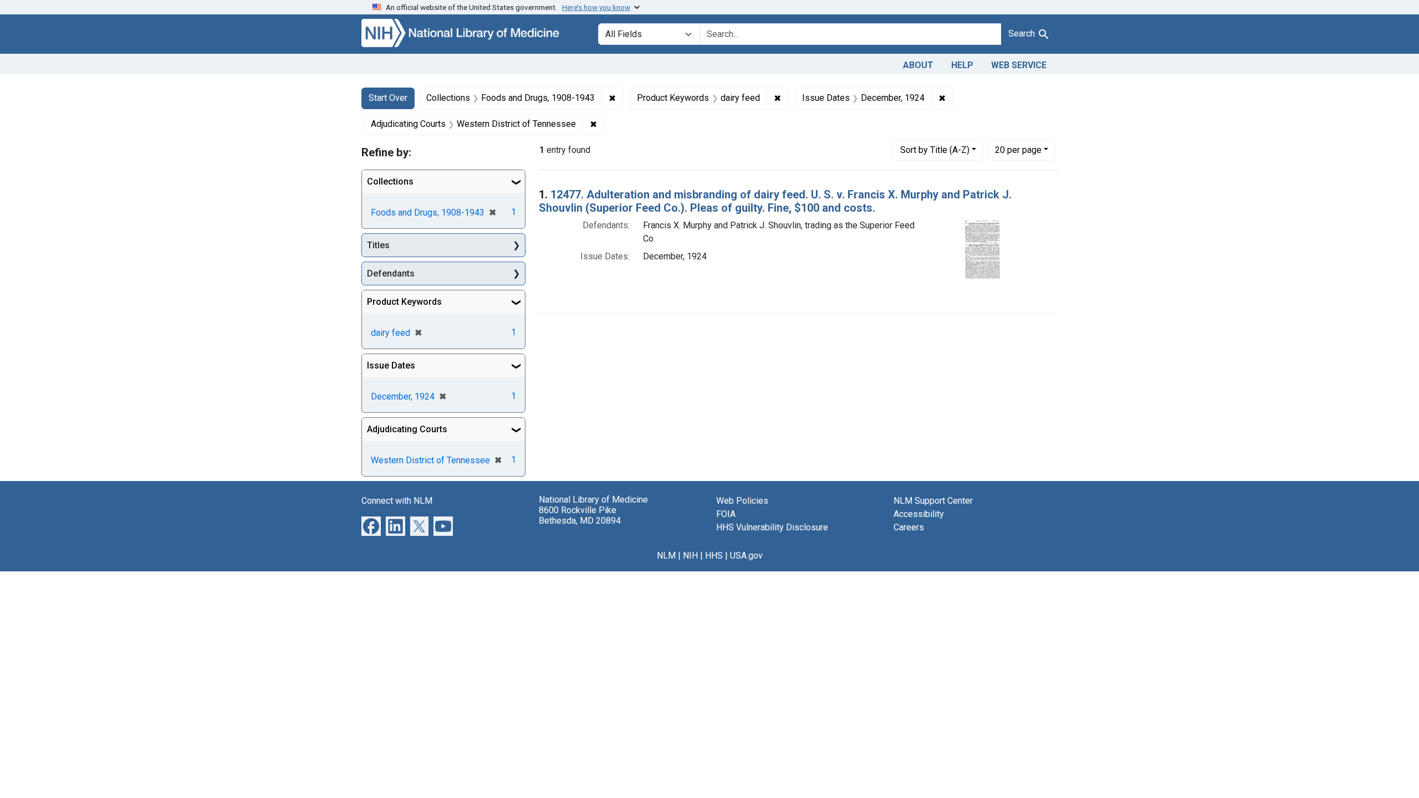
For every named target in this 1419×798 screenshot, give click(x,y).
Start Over (388, 98)
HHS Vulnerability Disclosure (772, 527)
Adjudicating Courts (407, 429)
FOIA (726, 514)
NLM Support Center (933, 500)
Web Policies (742, 500)
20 (1018, 149)
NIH (690, 555)
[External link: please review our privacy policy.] (371, 525)
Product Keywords (404, 301)
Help (962, 65)
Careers (909, 527)
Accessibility (919, 514)
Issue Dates (391, 365)
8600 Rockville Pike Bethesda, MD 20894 (580, 515)
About (918, 65)
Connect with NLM (396, 500)
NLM (666, 555)
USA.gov (746, 555)
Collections (390, 181)
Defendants (391, 273)
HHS (714, 555)
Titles (378, 245)
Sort (934, 150)
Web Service (1019, 65)
